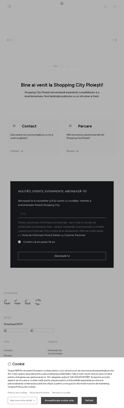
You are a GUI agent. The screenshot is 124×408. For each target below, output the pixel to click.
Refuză (89, 400)
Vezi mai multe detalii (21, 400)
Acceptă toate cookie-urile (59, 400)
